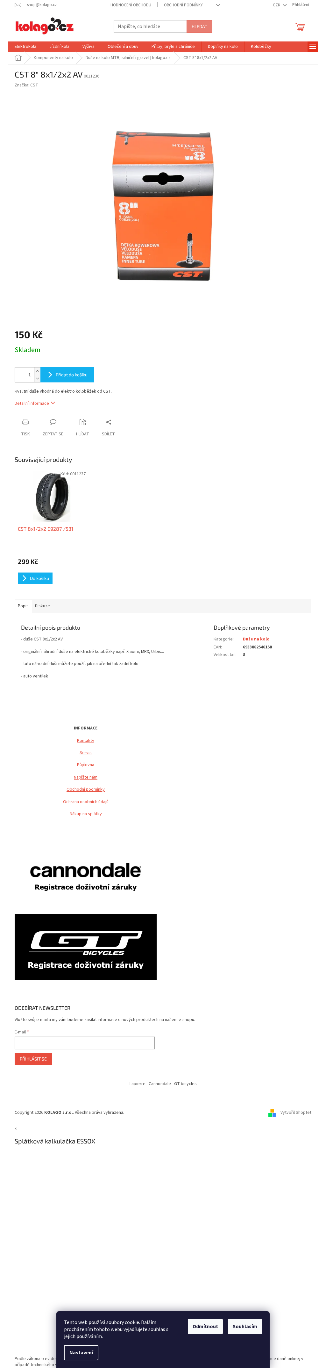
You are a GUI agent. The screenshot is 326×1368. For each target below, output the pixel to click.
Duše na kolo (256, 639)
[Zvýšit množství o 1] (37, 371)
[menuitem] (25, 46)
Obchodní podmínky (86, 790)
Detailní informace (32, 403)
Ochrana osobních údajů (86, 802)
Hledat (199, 26)
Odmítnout (205, 1326)
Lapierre (137, 1084)
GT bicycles (185, 1084)
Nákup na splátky (86, 814)
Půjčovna (85, 765)
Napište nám (85, 777)
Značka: (26, 85)
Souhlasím (245, 1326)
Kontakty (85, 741)
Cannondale (160, 1084)
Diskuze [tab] (42, 606)
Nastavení (81, 1352)
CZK (277, 5)
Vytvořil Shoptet (295, 1113)
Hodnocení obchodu (130, 5)
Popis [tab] (23, 606)
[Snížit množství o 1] (37, 378)
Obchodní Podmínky (183, 5)
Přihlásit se (33, 1058)
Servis (86, 753)
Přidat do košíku (72, 374)
